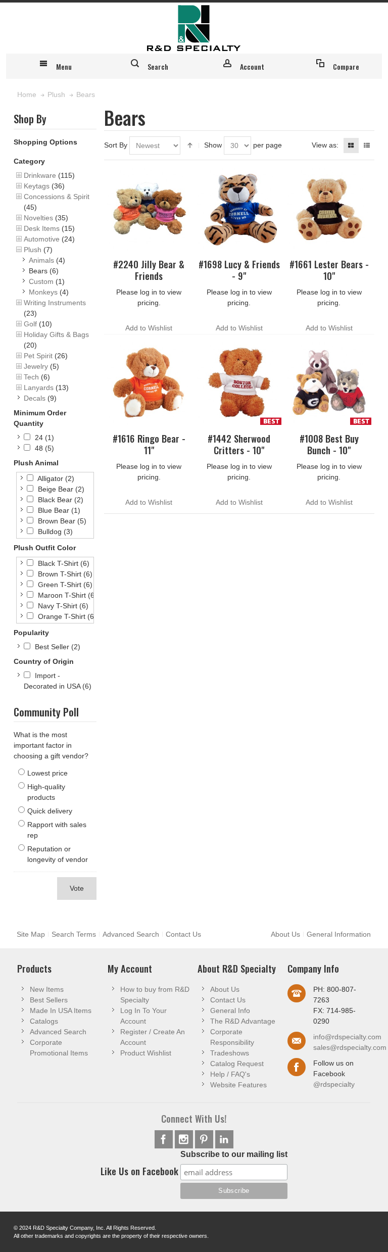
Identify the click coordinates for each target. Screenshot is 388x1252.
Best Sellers (49, 1000)
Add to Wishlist (148, 328)
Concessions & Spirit (56, 196)
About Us (285, 934)
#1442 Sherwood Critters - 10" (239, 444)
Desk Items (42, 228)
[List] (366, 145)
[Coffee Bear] (239, 382)
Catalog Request (237, 1064)
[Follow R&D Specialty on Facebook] (165, 1139)
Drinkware (40, 175)
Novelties (38, 218)
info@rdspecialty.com (347, 1037)
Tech (31, 377)
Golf (30, 324)
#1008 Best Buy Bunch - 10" (329, 444)
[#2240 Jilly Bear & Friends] (149, 208)
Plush (32, 250)
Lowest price (47, 773)
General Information (339, 934)
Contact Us (183, 934)
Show (213, 145)
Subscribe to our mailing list (233, 1154)
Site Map (31, 934)
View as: (325, 145)
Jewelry (36, 366)
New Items (47, 989)
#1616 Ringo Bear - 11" (149, 444)
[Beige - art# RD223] (329, 208)
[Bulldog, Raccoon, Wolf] (329, 382)
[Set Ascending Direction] (190, 145)
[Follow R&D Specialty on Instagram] (185, 1139)
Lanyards (39, 387)
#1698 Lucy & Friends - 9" (239, 269)
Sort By (115, 145)
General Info (230, 1010)
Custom (41, 281)
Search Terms (74, 934)
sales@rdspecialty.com (349, 1047)
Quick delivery (49, 811)
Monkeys (43, 292)
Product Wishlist (145, 1053)
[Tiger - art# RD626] (239, 208)
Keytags (37, 186)
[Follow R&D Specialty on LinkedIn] (224, 1139)
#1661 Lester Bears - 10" (329, 269)
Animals (41, 260)
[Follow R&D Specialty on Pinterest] (205, 1139)
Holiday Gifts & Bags (56, 334)
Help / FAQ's (230, 1074)
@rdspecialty (334, 1084)
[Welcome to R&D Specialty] (194, 28)
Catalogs (44, 1021)
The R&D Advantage (242, 1021)
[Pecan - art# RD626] (149, 382)
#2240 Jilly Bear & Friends (148, 269)
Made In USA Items (60, 1010)
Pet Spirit (38, 356)
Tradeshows (229, 1053)
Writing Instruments (55, 303)
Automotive (42, 239)
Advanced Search (131, 934)
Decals (34, 398)
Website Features (238, 1085)
